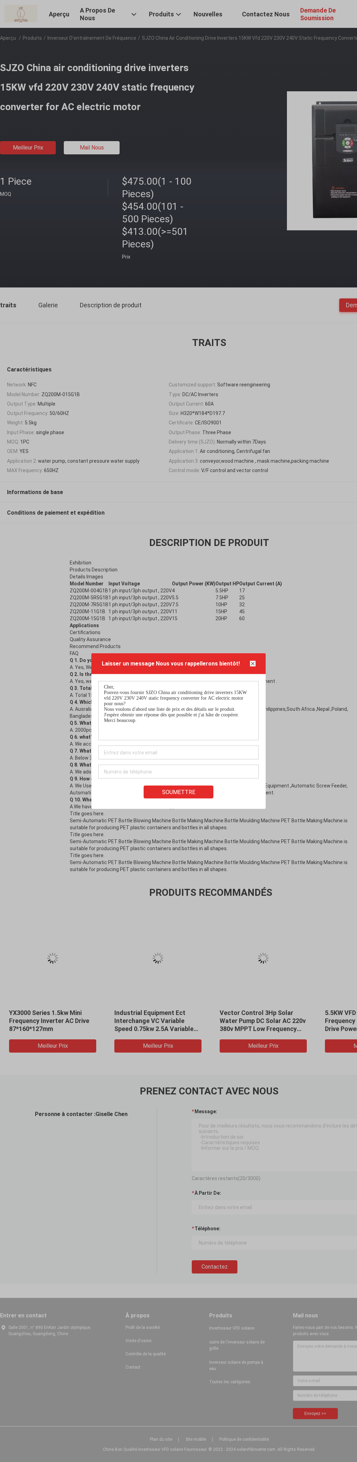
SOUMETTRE (178, 792)
